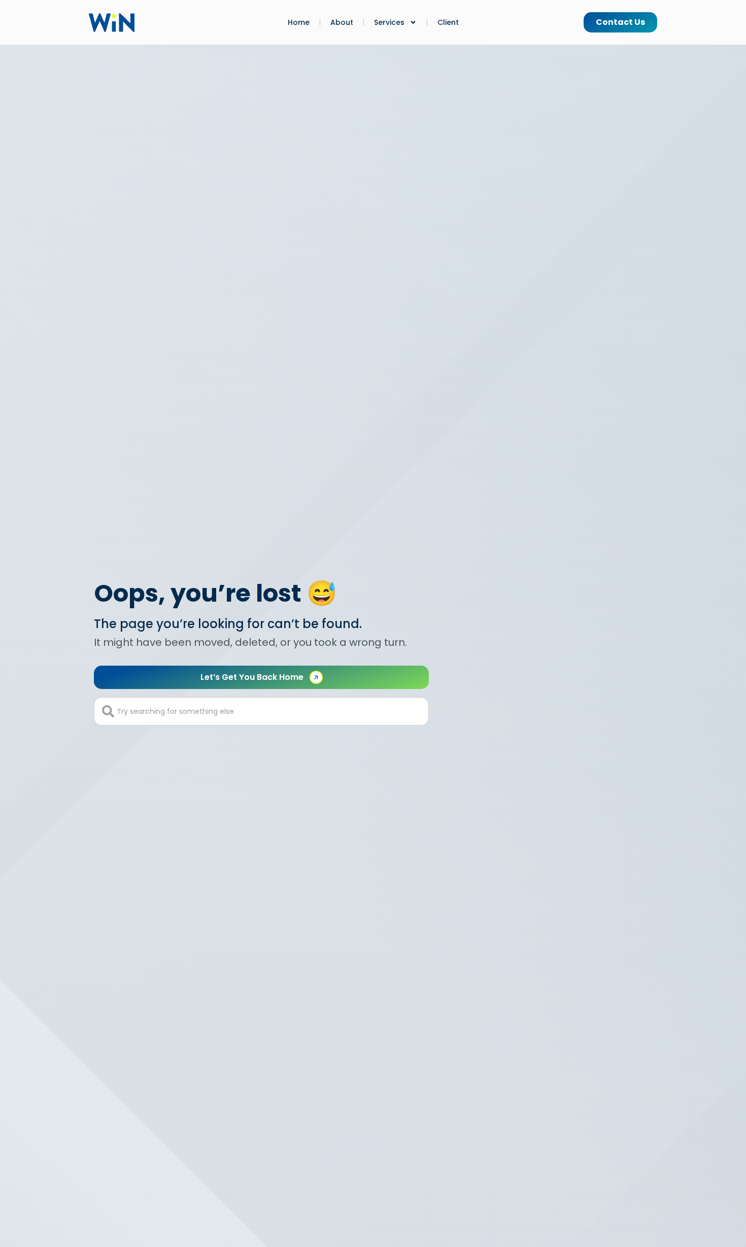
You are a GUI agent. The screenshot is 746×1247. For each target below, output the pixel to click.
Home (299, 22)
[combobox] (261, 711)
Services (389, 22)
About (341, 22)
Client (448, 22)
